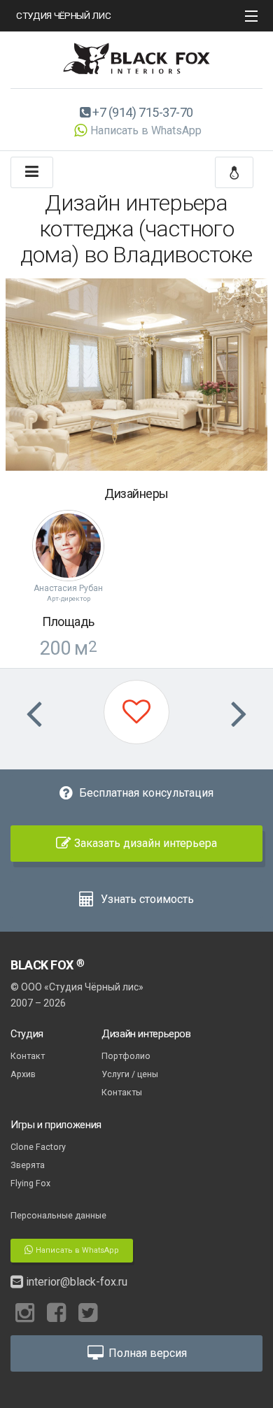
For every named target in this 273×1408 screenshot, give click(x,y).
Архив (23, 1074)
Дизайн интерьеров (146, 1033)
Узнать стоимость (146, 899)
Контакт (27, 1056)
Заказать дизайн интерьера (145, 843)
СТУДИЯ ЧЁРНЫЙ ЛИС (63, 15)
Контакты (122, 1092)
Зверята (27, 1165)
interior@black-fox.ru (75, 1281)
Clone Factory (38, 1147)
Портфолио (126, 1056)
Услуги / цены (130, 1074)
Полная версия (146, 1353)
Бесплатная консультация (145, 792)
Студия (26, 1033)
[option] (136, 374)
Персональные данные (58, 1215)
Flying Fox (30, 1183)
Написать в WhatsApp (146, 130)
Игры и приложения (56, 1124)
